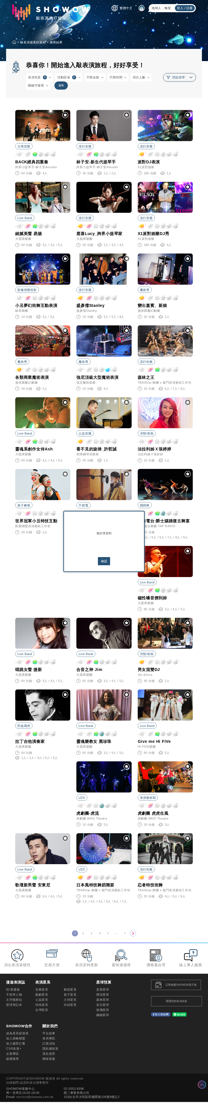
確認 (104, 561)
